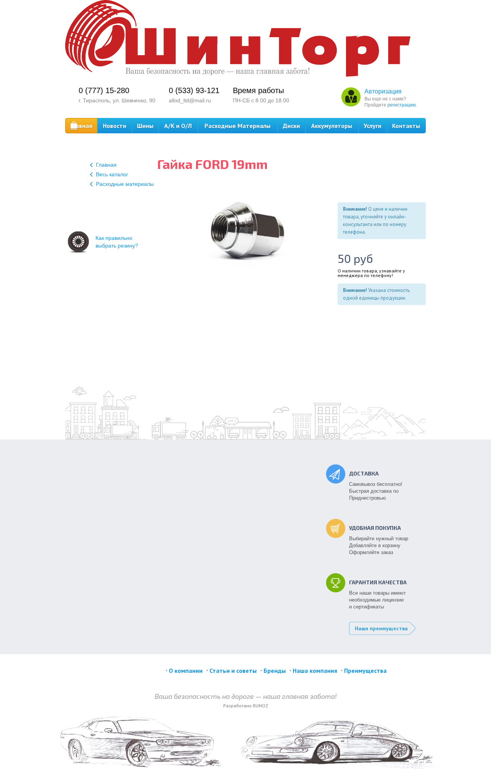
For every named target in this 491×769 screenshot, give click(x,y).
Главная (81, 126)
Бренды (275, 670)
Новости (114, 126)
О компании (186, 670)
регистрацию (401, 105)
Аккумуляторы (331, 126)
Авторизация (383, 91)
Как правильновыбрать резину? (117, 242)
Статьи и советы (233, 670)
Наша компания (315, 670)
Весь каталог (112, 174)
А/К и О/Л (178, 126)
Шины (145, 126)
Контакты (406, 126)
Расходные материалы (125, 184)
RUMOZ (260, 705)
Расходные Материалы (237, 126)
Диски (291, 126)
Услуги (372, 126)
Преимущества (365, 670)
